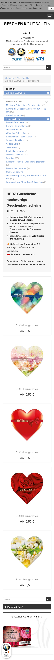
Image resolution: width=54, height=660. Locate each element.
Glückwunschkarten (17, 154)
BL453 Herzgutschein (27, 452)
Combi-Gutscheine (16, 171)
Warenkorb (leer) (14, 606)
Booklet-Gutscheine (17, 122)
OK (51, 8)
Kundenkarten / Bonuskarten (21, 136)
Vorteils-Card (13, 143)
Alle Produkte (23, 77)
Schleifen (12, 158)
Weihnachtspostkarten (18, 168)
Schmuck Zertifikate (17, 140)
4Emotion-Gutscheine (18, 133)
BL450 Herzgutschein (27, 516)
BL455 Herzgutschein (27, 325)
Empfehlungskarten (16, 150)
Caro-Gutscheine (15, 115)
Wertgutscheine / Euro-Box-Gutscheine (26, 182)
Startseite (9, 77)
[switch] (6, 655)
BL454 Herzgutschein (27, 389)
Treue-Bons (13, 147)
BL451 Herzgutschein (27, 579)
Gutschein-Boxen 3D (17, 129)
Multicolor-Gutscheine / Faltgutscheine (25, 105)
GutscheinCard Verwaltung (27, 616)
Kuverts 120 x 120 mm (18, 125)
